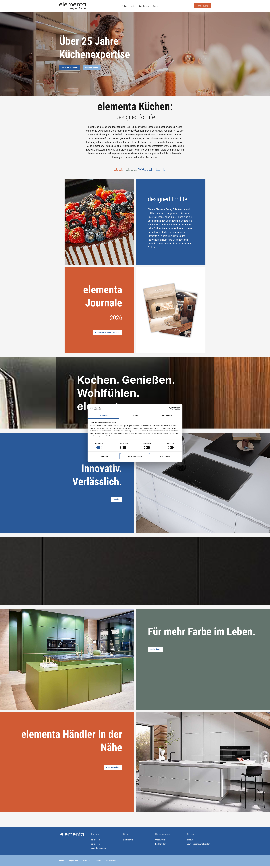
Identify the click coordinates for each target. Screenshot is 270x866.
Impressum (73, 860)
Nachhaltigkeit (160, 844)
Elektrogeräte (128, 840)
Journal (155, 6)
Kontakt (190, 840)
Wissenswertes (160, 840)
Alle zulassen (165, 456)
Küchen (124, 6)
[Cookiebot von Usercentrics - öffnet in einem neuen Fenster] (171, 408)
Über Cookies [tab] (167, 415)
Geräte (132, 6)
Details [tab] (135, 415)
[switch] (123, 447)
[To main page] (72, 6)
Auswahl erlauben (135, 456)
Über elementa (144, 6)
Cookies (98, 860)
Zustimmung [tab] (103, 415)
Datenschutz (86, 860)
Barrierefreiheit (111, 860)
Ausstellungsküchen (98, 848)
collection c (95, 840)
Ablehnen (104, 456)
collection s (95, 844)
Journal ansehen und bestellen (198, 844)
